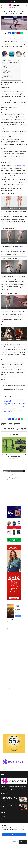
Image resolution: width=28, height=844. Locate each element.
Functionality (5, 67)
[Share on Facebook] (13, 33)
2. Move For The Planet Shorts (8, 72)
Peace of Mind (5, 65)
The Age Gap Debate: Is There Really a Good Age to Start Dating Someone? (9, 799)
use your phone (23, 371)
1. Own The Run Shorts (7, 71)
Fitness (11, 10)
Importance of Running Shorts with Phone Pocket (10, 62)
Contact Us (3, 821)
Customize (14, 837)
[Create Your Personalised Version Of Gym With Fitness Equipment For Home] (14, 445)
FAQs (3, 79)
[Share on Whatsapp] (21, 33)
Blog (2, 819)
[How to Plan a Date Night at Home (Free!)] (23, 807)
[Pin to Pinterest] (18, 33)
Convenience (5, 63)
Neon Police (14, 377)
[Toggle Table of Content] (18, 61)
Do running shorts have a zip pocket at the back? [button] (13, 389)
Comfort (4, 66)
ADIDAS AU (16, 10)
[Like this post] (9, 33)
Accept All (14, 834)
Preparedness (5, 68)
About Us (3, 816)
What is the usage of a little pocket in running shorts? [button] (14, 382)
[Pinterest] (16, 1)
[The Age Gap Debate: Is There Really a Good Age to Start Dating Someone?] (23, 799)
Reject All (14, 841)
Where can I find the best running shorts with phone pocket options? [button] (14, 386)
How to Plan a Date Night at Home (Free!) (9, 806)
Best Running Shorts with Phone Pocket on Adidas (11, 70)
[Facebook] (11, 1)
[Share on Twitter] (15, 33)
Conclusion (4, 77)
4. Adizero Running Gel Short (8, 75)
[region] (14, 833)
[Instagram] (14, 1)
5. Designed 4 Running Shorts (8, 76)
